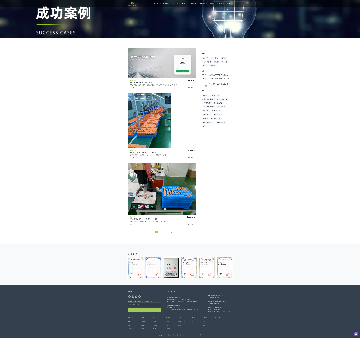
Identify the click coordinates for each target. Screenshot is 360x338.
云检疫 (154, 321)
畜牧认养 (205, 118)
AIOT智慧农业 (216, 110)
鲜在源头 (192, 325)
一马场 (167, 325)
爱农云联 (130, 321)
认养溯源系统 (218, 114)
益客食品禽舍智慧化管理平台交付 (141, 83)
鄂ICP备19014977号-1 (196, 335)
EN (230, 3)
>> (172, 232)
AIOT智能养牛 (207, 103)
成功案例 (192, 317)
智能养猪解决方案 (208, 107)
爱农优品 (217, 317)
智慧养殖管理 (181, 321)
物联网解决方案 (216, 118)
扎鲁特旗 (155, 325)
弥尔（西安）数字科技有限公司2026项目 (143, 219)
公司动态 (180, 317)
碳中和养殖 (214, 58)
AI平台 (184, 3)
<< (152, 232)
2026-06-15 (215, 75)
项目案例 (202, 3)
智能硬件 (213, 66)
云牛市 (204, 321)
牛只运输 (167, 329)
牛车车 (204, 325)
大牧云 (129, 325)
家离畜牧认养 (206, 114)
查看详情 (191, 88)
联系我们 (212, 3)
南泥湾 (142, 329)
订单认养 (225, 62)
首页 (148, 3)
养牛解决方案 (218, 103)
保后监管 (216, 62)
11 (167, 232)
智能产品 (175, 3)
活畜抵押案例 (220, 122)
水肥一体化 (206, 110)
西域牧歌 (143, 325)
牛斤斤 (217, 325)
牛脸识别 (130, 329)
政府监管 (223, 58)
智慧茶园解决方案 (208, 122)
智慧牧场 (143, 321)
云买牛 (192, 321)
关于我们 (156, 3)
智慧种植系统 (215, 95)
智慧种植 (205, 95)
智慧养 (204, 126)
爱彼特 (179, 325)
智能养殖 (205, 58)
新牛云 (217, 321)
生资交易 (205, 66)
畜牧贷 (167, 321)
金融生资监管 (206, 62)
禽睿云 (154, 329)
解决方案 (166, 3)
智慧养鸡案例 (220, 107)
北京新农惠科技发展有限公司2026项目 (143, 152)
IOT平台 (221, 3)
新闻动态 (193, 3)
